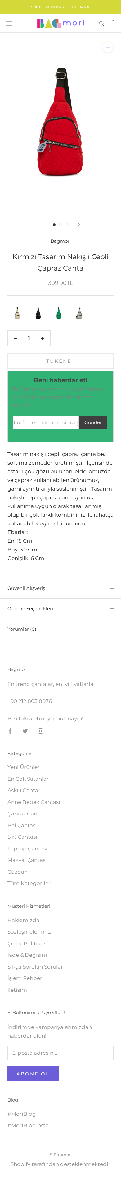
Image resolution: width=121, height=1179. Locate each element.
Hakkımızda (23, 920)
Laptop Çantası (27, 849)
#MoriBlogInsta (28, 1125)
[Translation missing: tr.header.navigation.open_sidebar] (9, 23)
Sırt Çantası (22, 837)
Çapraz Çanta (25, 813)
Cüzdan (17, 872)
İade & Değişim (27, 955)
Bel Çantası (22, 825)
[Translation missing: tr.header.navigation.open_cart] (112, 23)
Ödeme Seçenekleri (30, 609)
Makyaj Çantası (27, 860)
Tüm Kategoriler (29, 883)
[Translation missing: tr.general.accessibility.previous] (42, 224)
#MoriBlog (21, 1114)
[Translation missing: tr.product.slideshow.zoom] (107, 47)
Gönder (93, 422)
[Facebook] (10, 730)
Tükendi (60, 361)
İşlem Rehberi (25, 978)
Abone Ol (33, 1074)
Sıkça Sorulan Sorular (35, 967)
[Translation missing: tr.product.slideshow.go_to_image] (54, 224)
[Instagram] (40, 730)
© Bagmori (60, 1154)
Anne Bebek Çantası (33, 802)
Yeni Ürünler (23, 767)
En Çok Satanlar (28, 779)
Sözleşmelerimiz (29, 932)
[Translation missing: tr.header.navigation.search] (102, 23)
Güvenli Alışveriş (26, 588)
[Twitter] (25, 730)
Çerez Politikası (27, 943)
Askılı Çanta (22, 790)
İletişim (17, 990)
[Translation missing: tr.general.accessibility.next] (79, 224)
